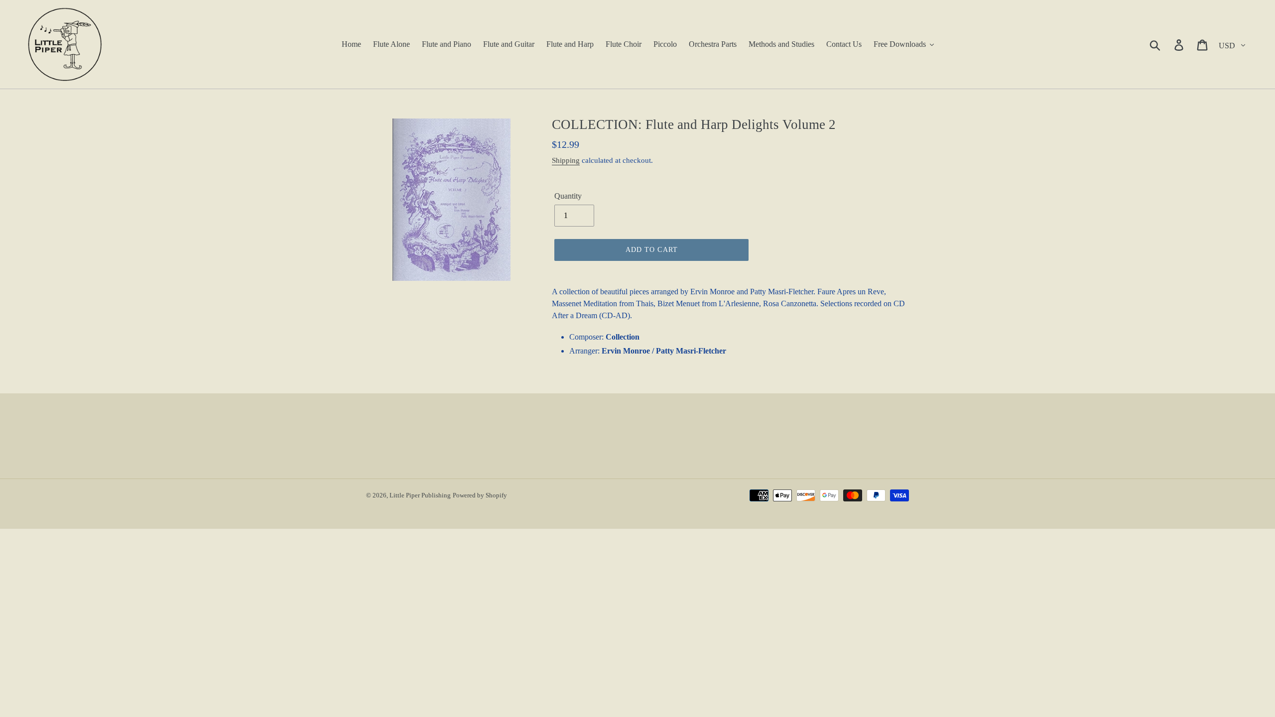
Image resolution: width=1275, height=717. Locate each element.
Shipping (566, 160)
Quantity (568, 196)
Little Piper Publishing (420, 495)
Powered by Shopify (480, 495)
